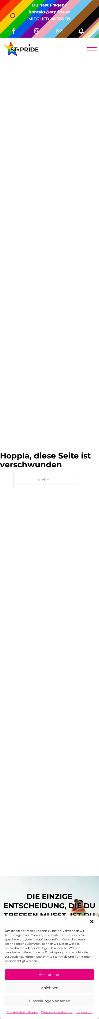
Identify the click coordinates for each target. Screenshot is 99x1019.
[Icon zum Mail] (61, 29)
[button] (91, 921)
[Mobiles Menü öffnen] (92, 49)
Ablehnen (49, 987)
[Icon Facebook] (16, 29)
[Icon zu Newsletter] (83, 29)
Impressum (84, 1012)
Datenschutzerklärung (57, 1012)
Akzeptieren (50, 974)
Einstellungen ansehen (49, 1001)
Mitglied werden (49, 19)
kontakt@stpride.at (49, 12)
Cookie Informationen (22, 1012)
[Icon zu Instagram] (38, 29)
